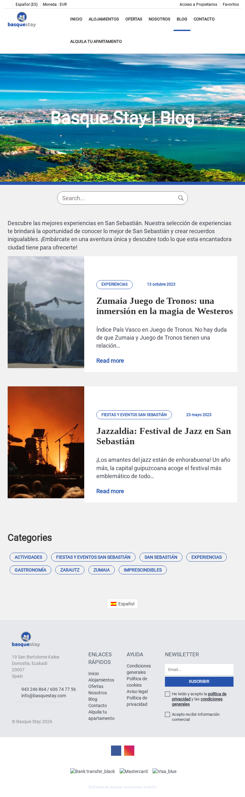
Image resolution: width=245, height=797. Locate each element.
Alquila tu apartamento (96, 41)
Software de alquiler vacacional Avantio (122, 787)
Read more (110, 361)
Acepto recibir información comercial (195, 717)
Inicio (76, 19)
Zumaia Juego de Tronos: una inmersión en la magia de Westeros (164, 306)
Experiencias (206, 557)
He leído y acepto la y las (199, 698)
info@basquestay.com (43, 695)
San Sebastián (161, 557)
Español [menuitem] (126, 603)
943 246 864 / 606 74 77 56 (48, 689)
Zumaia (101, 569)
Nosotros (159, 19)
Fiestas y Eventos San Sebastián (93, 557)
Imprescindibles (143, 569)
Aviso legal (137, 691)
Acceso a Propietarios (198, 4)
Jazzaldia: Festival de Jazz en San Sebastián (163, 436)
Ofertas (133, 19)
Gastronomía (30, 569)
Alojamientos (104, 19)
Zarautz (69, 569)
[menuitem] (122, 603)
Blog (182, 19)
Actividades (28, 557)
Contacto (204, 19)
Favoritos (231, 4)
